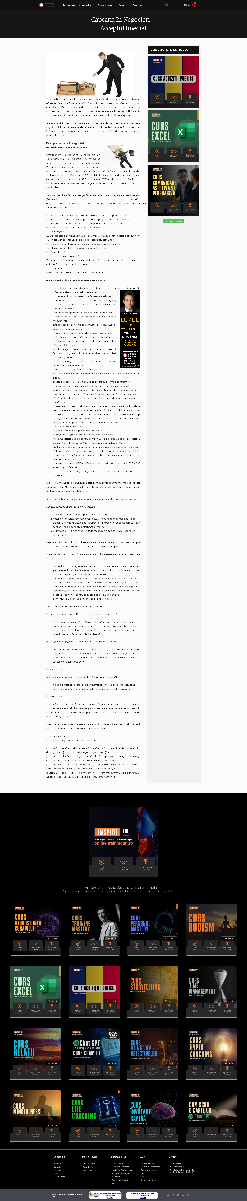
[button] (166, 4)
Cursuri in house (105, 5)
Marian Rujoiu (63, 736)
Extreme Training (56, 740)
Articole (122, 5)
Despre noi (137, 5)
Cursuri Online (85, 5)
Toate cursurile (69, 5)
